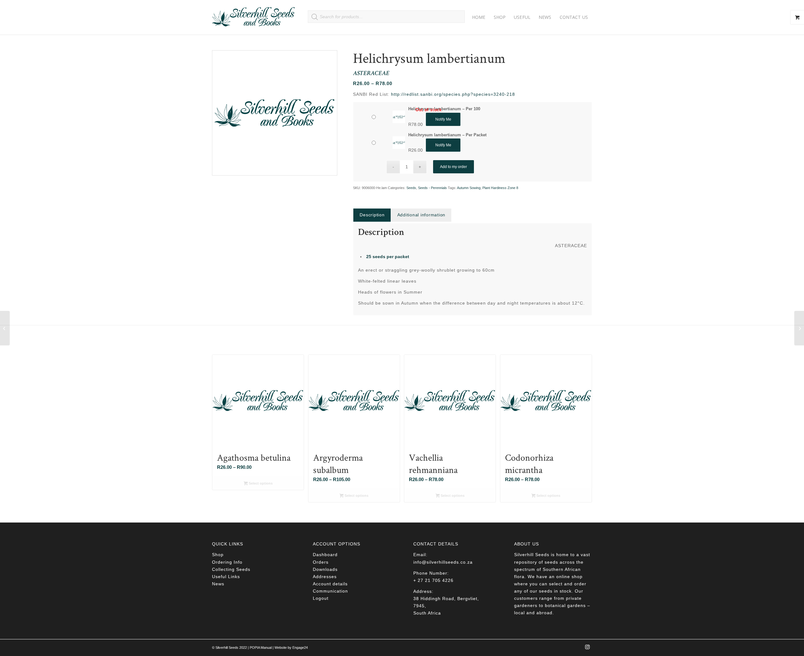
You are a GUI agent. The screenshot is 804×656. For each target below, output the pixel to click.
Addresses (325, 576)
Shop (218, 554)
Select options (260, 483)
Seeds (411, 188)
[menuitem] (479, 17)
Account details (330, 583)
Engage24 (300, 647)
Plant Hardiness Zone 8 (500, 188)
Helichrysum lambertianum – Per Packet (447, 135)
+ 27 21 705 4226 (433, 580)
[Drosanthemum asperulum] (799, 328)
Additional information (421, 214)
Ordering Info (227, 562)
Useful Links (226, 576)
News (218, 583)
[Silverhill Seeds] (253, 17)
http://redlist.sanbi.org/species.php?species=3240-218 (453, 94)
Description (372, 214)
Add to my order (453, 167)
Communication (330, 591)
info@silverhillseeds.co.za (443, 562)
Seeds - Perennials (432, 188)
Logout (321, 598)
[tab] (372, 215)
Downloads (325, 569)
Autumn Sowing (469, 188)
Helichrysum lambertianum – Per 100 (444, 108)
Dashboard (325, 554)
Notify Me (443, 119)
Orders (321, 562)
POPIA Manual (261, 647)
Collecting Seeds (231, 569)
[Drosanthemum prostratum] (5, 328)
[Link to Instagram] (587, 648)
